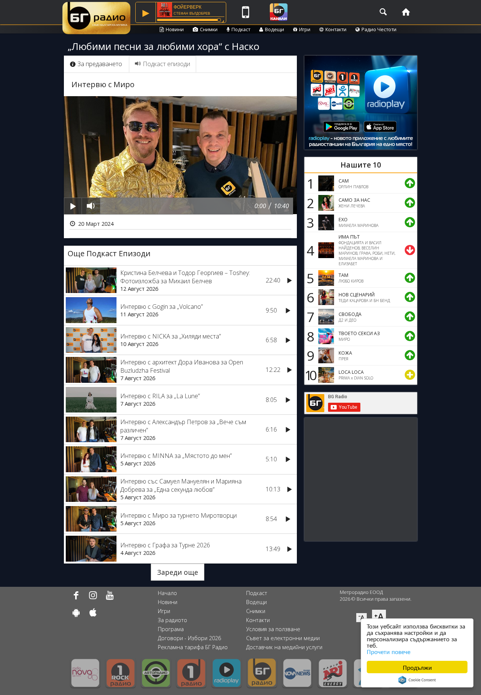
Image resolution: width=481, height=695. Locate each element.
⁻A (361, 617)
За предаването (99, 64)
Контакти (335, 29)
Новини (175, 29)
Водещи (274, 29)
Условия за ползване (273, 629)
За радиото (172, 620)
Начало (167, 593)
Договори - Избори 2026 (189, 638)
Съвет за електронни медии (283, 638)
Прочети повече (388, 651)
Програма (171, 629)
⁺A (379, 616)
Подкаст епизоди (166, 64)
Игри (304, 29)
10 (309, 375)
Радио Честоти (379, 29)
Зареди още (177, 572)
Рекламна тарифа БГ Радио (193, 647)
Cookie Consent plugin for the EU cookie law (417, 680)
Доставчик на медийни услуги (284, 647)
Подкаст (240, 29)
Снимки (209, 29)
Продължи (417, 667)
